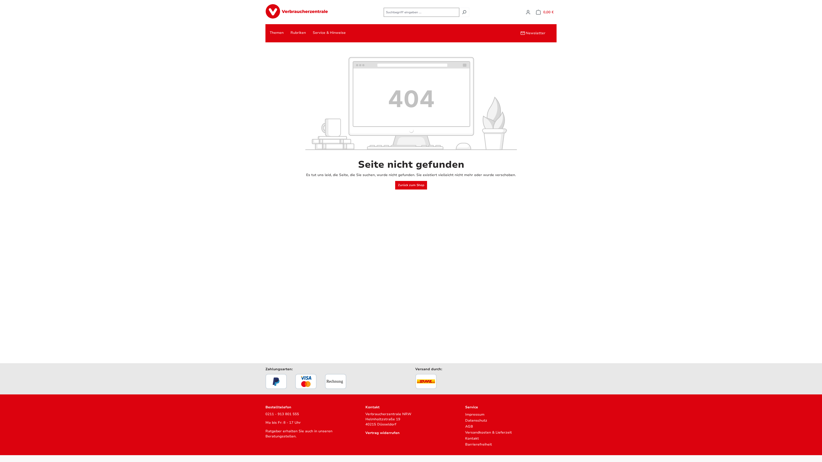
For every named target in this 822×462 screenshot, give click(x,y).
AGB (469, 426)
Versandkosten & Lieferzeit (488, 432)
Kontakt (472, 438)
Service (471, 407)
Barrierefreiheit (478, 444)
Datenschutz (476, 420)
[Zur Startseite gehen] (297, 11)
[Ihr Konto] (528, 12)
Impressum (474, 414)
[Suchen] (464, 12)
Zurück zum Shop (411, 185)
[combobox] (421, 12)
